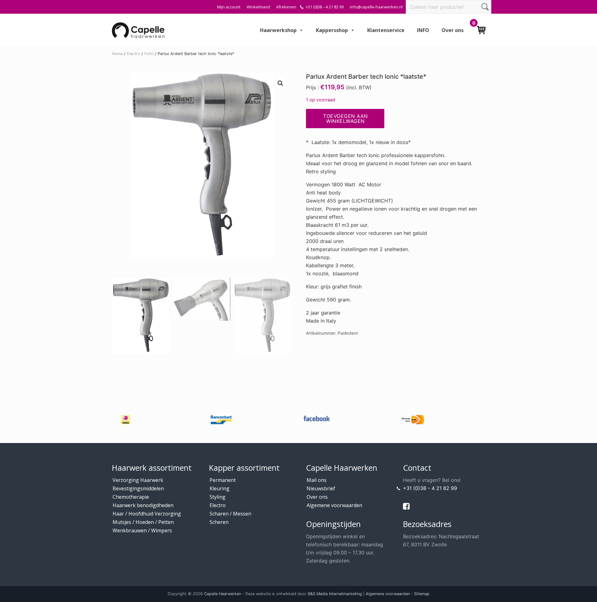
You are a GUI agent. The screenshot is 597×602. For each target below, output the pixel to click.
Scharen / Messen (230, 513)
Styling (217, 496)
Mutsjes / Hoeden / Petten (143, 522)
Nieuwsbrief (321, 488)
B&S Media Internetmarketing (335, 593)
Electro (133, 53)
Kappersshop (332, 30)
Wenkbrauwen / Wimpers (142, 530)
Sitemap (421, 593)
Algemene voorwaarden (334, 505)
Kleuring (219, 488)
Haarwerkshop (278, 30)
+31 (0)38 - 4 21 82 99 (430, 488)
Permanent (223, 480)
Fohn (149, 53)
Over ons (453, 30)
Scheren (219, 522)
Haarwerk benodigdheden (143, 505)
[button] (280, 83)
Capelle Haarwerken (222, 593)
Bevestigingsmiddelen (138, 488)
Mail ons (316, 480)
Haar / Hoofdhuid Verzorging (147, 513)
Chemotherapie (131, 496)
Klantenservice (386, 30)
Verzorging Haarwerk (138, 480)
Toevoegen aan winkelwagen (345, 118)
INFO (423, 30)
